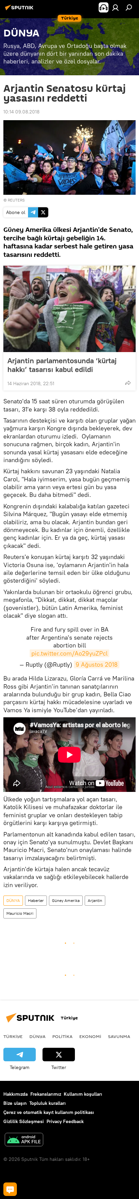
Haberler (36, 900)
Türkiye (13, 1036)
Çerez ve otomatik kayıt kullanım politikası (48, 1112)
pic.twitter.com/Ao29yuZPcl (69, 653)
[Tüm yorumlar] (10, 1189)
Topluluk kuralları (47, 1103)
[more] (128, 383)
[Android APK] (24, 1140)
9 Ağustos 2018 (97, 664)
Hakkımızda (15, 1094)
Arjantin (95, 900)
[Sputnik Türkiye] (20, 10)
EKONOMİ (90, 1036)
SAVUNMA (119, 1036)
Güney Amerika (66, 900)
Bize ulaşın (15, 1103)
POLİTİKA (62, 1036)
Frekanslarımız (45, 1094)
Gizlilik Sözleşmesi (23, 1121)
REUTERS (16, 200)
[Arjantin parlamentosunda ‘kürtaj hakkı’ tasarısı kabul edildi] (69, 309)
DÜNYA (13, 900)
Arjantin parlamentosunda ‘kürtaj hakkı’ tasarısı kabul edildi (62, 365)
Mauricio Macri (19, 913)
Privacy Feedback (65, 1121)
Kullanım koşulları (83, 1094)
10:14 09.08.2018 (21, 112)
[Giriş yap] (115, 7)
